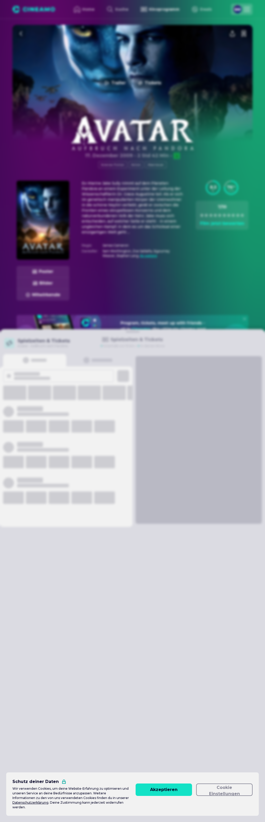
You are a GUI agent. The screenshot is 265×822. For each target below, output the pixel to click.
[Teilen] (232, 33)
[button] (213, 188)
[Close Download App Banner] (244, 319)
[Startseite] (33, 9)
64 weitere (148, 256)
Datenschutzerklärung (30, 802)
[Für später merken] (243, 33)
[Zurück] (21, 33)
